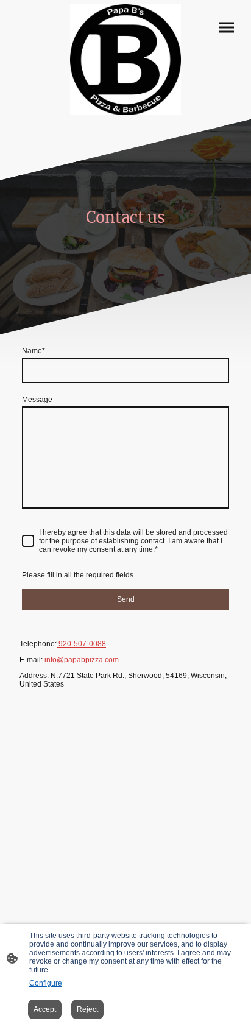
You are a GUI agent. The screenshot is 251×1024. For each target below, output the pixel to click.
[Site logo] (125, 59)
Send (126, 599)
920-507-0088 (81, 644)
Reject (87, 1009)
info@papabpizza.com (81, 659)
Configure (45, 983)
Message (37, 399)
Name (33, 351)
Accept (45, 1009)
